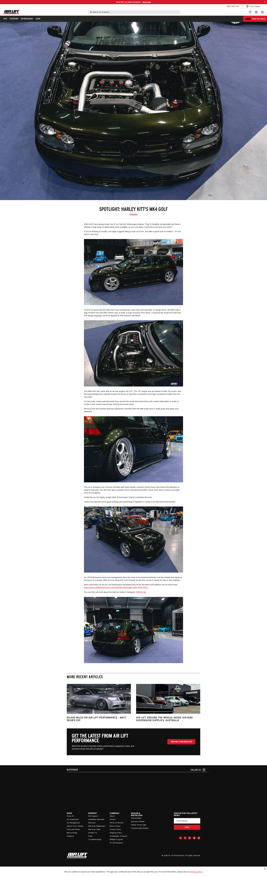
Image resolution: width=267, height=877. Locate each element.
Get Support (93, 816)
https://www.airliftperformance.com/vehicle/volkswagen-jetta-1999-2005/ (116, 587)
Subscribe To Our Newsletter (181, 742)
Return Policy (115, 826)
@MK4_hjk (141, 592)
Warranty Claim (94, 829)
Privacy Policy (115, 829)
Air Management (73, 823)
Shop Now (146, 2)
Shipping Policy (116, 833)
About (112, 816)
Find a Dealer (136, 818)
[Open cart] (262, 12)
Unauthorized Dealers (139, 828)
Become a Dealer (138, 821)
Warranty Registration (96, 826)
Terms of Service (116, 823)
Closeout (70, 836)
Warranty (92, 823)
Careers (113, 819)
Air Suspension (73, 819)
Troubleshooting (94, 839)
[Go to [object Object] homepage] (77, 855)
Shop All (70, 816)
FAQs (90, 836)
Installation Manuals (96, 819)
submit (187, 827)
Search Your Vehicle (75, 826)
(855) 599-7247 (233, 6)
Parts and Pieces (73, 829)
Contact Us (92, 833)
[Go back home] (11, 12)
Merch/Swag (72, 833)
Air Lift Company (116, 843)
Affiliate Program (116, 839)
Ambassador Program (118, 836)
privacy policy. (196, 872)
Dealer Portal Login (138, 825)
